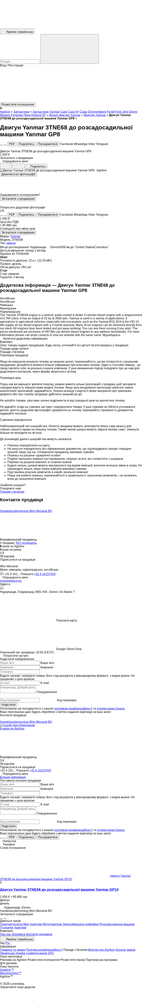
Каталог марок (125, 949)
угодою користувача (110, 708)
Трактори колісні (11, 924)
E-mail (44, 683)
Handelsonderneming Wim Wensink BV (26, 511)
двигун (11, 243)
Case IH (73, 111)
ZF (44, 115)
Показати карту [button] (66, 620)
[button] (71, 84)
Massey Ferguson (11, 115)
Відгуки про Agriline (101, 949)
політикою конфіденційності (73, 708)
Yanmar (15, 236)
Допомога (18, 934)
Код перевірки (66, 700)
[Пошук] (69, 49)
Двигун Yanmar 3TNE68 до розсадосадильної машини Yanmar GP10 (59, 889)
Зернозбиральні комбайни (81, 924)
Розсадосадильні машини (117, 924)
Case (63, 111)
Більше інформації (13, 777)
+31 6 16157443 (44, 574)
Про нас (5, 934)
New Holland (32, 115)
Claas (83, 111)
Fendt (110, 111)
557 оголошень (26, 542)
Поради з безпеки (12, 491)
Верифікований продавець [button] (19, 539)
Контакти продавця (39, 934)
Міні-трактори (33, 924)
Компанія (46, 667)
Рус (7, 943)
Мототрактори (53, 924)
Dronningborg (97, 111)
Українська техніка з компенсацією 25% (27, 953)
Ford (118, 111)
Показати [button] (27, 574)
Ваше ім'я (47, 662)
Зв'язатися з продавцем (17, 198)
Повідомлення (47, 692)
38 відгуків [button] (7, 556)
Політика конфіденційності (44, 949)
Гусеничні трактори (13, 927)
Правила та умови (12, 949)
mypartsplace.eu (11, 580)
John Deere (129, 111)
